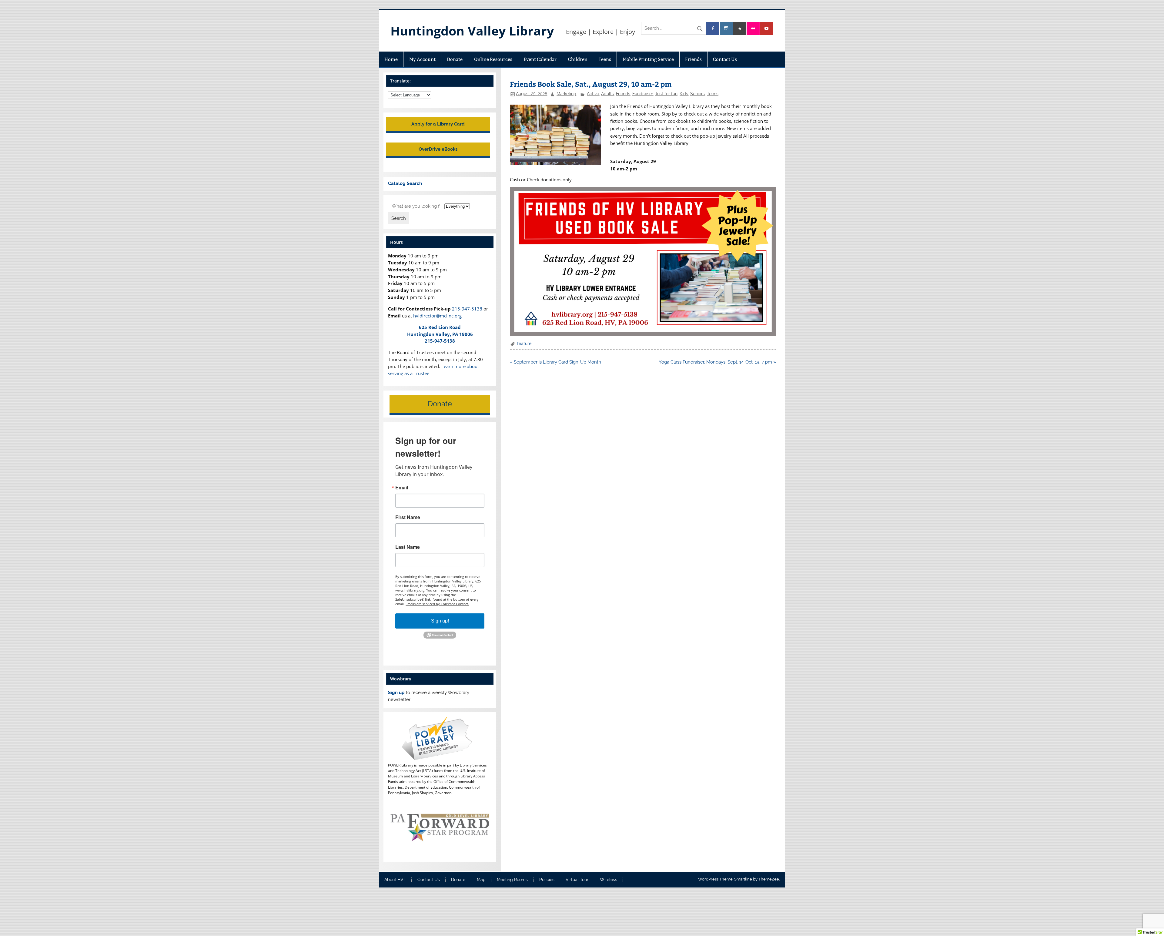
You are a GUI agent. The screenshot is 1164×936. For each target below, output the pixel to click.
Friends (693, 59)
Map (481, 880)
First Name (407, 517)
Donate (455, 59)
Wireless (608, 880)
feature (524, 343)
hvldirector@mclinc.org (437, 316)
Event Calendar (540, 59)
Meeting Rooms (512, 880)
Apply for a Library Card (438, 124)
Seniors (697, 93)
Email (401, 487)
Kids (684, 93)
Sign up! (440, 620)
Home (391, 59)
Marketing (566, 93)
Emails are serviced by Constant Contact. (437, 604)
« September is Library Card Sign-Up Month (555, 362)
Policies (546, 880)
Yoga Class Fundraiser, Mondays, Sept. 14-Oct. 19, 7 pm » (717, 362)
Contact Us (725, 59)
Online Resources (493, 59)
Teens (605, 59)
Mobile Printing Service (648, 59)
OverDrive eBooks (438, 149)
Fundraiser (642, 93)
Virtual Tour (577, 880)
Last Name (407, 547)
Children (577, 59)
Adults (607, 93)
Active (593, 93)
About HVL (395, 880)
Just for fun (666, 93)
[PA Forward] (439, 854)
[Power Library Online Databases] (439, 759)
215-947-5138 (467, 309)
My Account (422, 59)
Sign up (396, 692)
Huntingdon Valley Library (472, 30)
